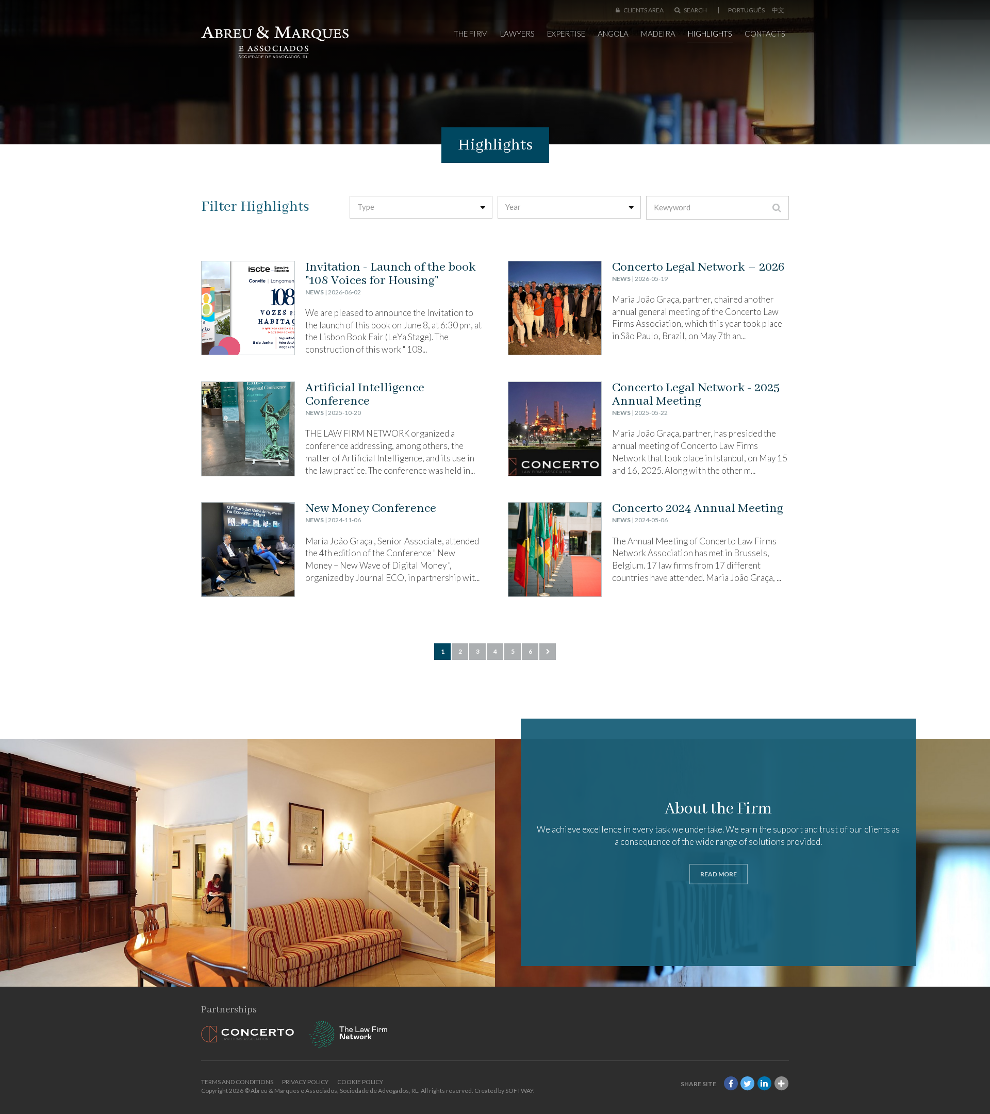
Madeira (658, 33)
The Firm (471, 33)
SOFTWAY (519, 1090)
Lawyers (517, 33)
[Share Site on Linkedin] (764, 1084)
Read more (718, 874)
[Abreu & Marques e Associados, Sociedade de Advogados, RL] (275, 42)
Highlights (710, 33)
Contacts (765, 33)
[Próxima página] (547, 651)
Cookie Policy (360, 1082)
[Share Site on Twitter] (747, 1084)
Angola (613, 33)
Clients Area (643, 10)
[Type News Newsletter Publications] (421, 207)
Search (695, 10)
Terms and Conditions (237, 1082)
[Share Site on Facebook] (730, 1084)
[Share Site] (781, 1084)
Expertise (566, 33)
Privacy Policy (305, 1082)
